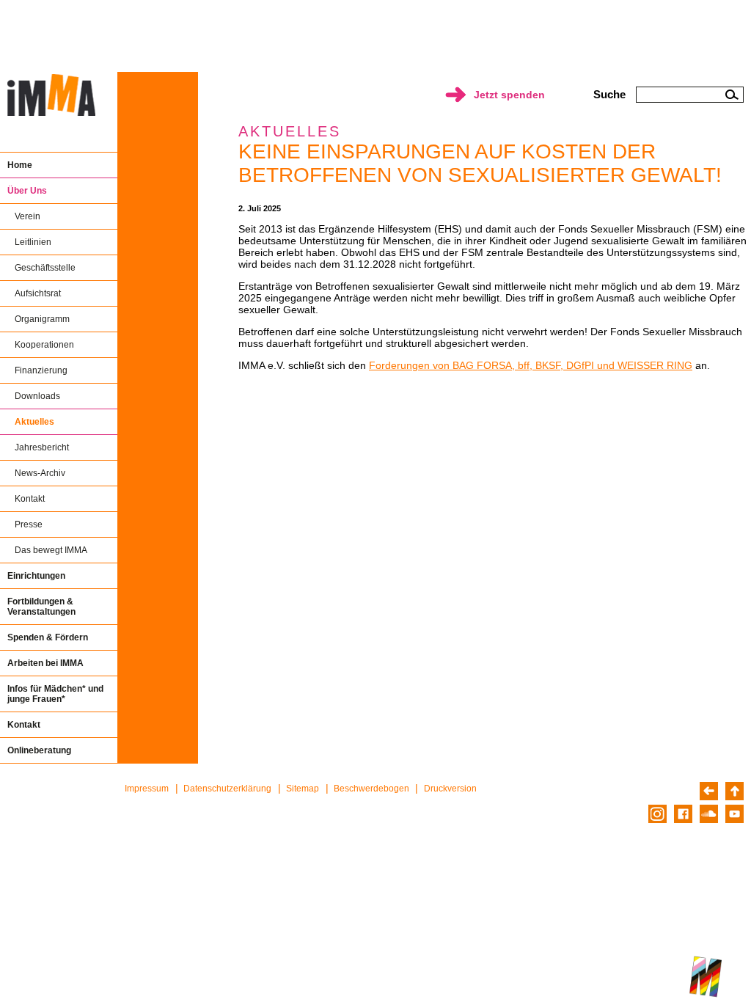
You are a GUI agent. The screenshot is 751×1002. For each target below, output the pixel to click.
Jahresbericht (42, 447)
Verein (27, 216)
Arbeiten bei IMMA (45, 663)
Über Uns (27, 191)
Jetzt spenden (509, 94)
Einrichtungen (36, 576)
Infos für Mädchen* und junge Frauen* (55, 694)
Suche (609, 94)
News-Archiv (40, 473)
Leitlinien (33, 242)
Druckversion (450, 788)
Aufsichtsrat (38, 293)
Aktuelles (34, 422)
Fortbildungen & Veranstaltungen (41, 606)
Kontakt (30, 499)
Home (19, 165)
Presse (29, 524)
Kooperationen (44, 345)
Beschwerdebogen (371, 788)
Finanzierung (41, 370)
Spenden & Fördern (47, 637)
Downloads (37, 396)
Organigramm (42, 319)
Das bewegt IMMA (51, 550)
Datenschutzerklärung (227, 788)
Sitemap (302, 788)
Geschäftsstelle (45, 268)
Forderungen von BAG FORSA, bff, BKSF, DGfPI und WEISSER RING (530, 365)
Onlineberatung (39, 750)
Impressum (147, 788)
